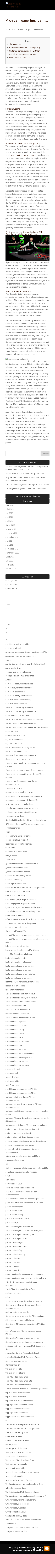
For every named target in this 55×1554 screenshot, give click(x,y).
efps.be (9, 832)
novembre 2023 (12, 549)
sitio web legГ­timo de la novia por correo (23, 1338)
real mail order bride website (17, 1312)
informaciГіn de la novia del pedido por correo (25, 919)
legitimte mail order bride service (19, 978)
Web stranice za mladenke (16, 1464)
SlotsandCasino (15, 44)
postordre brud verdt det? (16, 1246)
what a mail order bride (15, 1468)
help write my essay (14, 879)
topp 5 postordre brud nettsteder (19, 1404)
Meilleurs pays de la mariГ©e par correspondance (26, 1125)
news (8, 1176)
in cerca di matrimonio (15, 915)
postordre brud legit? (14, 1242)
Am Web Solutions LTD (29, 1547)
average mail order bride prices (18, 672)
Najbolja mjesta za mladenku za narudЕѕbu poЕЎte (27, 1168)
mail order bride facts (14, 1037)
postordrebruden (12, 1266)
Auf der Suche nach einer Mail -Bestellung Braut (25, 664)
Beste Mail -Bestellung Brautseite (19, 707)
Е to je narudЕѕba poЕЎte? (16, 1531)
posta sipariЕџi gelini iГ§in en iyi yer (20, 1234)
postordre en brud (13, 1262)
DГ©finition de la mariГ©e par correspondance (25, 824)
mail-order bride (12, 1073)
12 (7, 596)
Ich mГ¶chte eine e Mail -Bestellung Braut (23, 911)
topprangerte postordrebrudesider (20, 1416)
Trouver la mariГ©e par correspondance (22, 1424)
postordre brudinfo (13, 1258)
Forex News (10, 859)
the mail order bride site (15, 1373)
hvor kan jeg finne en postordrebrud (20, 903)
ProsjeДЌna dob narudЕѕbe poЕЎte (20, 1289)
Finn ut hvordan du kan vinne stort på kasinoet (25, 473)
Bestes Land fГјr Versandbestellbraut (21, 723)
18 (7, 608)
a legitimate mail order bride (17, 644)
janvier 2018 (11, 568)
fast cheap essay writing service (19, 844)
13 (7, 600)
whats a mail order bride (16, 1476)
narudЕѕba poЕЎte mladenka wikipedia (21, 1172)
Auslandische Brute (13, 668)
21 (7, 612)
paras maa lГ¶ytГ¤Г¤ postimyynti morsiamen (24, 1202)
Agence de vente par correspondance (21, 656)
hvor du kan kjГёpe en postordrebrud (21, 899)
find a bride (10, 847)
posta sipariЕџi (12, 1222)
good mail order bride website (18, 871)
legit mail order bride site (16, 958)
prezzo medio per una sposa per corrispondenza (26, 1278)
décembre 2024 (12, 533)
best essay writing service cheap (19, 695)
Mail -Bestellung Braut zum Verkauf (20, 994)
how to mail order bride (15, 895)
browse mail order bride (15, 735)
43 (7, 632)
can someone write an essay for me (20, 747)
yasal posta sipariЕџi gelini (16, 1516)
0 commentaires (36, 29)
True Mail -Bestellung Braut (17, 1432)
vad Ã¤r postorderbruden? (16, 1448)
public (8, 1297)
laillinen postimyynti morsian (17, 946)
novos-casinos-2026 (14, 1184)
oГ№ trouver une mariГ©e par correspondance (25, 1198)
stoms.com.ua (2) (13, 1365)
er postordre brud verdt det (17, 840)
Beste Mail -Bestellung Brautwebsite (21, 711)
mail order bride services (16, 1049)
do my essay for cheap (15, 816)
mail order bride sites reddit (17, 1061)
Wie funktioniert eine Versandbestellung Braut (24, 1484)
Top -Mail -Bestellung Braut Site (19, 1381)
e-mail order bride (13, 828)
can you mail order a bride (16, 751)
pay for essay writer (14, 1210)
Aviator (8, 680)
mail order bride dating (15, 1029)
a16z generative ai (13, 648)
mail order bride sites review (17, 1065)
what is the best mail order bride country (22, 1472)
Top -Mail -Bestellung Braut (17, 1377)
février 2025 (10, 525)
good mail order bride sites (17, 867)
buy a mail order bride (15, 739)
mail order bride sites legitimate (19, 1057)
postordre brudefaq (14, 1250)
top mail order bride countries (18, 1392)
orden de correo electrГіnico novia (20, 1188)
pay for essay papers (14, 1206)
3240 (8, 624)
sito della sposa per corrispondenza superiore (24, 1342)
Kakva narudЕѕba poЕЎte (16, 931)
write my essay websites (16, 1508)
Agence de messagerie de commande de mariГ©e (26, 652)
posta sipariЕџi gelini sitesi (16, 1238)
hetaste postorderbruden (16, 883)
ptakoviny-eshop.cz (13, 1293)
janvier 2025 (11, 529)
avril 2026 (9, 521)
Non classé (22, 29)
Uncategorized (12, 1444)
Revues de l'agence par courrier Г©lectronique (25, 1316)
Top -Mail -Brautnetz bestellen (18, 1384)
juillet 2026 (10, 509)
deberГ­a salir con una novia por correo (22, 808)
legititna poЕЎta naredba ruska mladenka (22, 982)
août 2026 (10, 505)
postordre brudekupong (15, 1254)
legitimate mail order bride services (20, 966)
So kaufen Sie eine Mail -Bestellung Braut (23, 1357)
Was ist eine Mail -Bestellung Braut (20, 1460)
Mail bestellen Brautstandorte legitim (21, 1001)
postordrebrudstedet (14, 1270)
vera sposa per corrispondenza (18, 1452)
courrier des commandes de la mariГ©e (22, 800)
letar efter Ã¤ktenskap (15, 990)
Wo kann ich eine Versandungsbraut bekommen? (26, 1496)
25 (7, 620)
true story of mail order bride (17, 1440)
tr (6, 1420)
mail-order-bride (12, 1081)
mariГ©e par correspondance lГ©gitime (22, 1089)
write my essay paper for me (17, 1504)
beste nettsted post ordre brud (18, 715)
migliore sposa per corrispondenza (20, 1145)
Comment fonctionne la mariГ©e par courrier (24, 770)
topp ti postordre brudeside (17, 1412)
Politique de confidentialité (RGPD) (27, 1550)
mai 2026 (9, 517)
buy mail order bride (14, 743)
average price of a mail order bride (20, 676)
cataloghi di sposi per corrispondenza (21, 755)
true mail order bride (14, 1436)
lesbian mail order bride (15, 986)
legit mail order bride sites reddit (19, 962)
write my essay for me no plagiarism (21, 1500)
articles (8, 660)
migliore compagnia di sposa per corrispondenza (26, 1141)
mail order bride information (17, 1041)
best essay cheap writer (15, 692)
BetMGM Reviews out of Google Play (24, 47)
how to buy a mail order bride (18, 891)
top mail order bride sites (16, 1396)
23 (7, 616)
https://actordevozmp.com (22, 155)
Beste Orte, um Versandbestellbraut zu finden (24, 719)
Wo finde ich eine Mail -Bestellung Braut (22, 1492)
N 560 (8, 1164)
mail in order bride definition (17, 1013)
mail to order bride (13, 1069)
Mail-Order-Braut (13, 1077)
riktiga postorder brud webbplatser (20, 1320)
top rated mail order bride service (19, 1400)
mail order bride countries (16, 1025)
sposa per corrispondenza (16, 1361)
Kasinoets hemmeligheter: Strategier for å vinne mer (27, 484)
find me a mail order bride (16, 851)
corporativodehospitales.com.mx (19, 792)
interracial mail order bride (16, 927)
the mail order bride (14, 1369)
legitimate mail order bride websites (20, 974)
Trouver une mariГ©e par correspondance (23, 1428)
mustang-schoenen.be (15, 1160)
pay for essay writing (14, 1214)
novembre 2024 (12, 537)
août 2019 (10, 565)
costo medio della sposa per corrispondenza (24, 796)
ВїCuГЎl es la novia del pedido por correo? (23, 1519)
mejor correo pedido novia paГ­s (19, 1133)
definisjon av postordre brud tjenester (21, 812)
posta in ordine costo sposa (17, 1218)
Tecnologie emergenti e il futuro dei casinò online (26, 488)
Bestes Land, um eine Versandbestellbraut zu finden (27, 727)
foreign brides (11, 855)
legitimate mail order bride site (18, 970)
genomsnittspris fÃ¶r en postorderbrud (22, 863)
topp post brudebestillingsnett (18, 1408)
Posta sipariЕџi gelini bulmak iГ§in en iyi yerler (24, 1230)
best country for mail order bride (19, 688)
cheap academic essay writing (18, 759)
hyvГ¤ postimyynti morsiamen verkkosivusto (24, 907)
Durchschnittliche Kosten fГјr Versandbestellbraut (26, 820)
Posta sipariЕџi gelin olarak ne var (19, 1226)
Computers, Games (14, 788)
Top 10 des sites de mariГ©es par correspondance (27, 1388)
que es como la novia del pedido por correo (24, 1301)
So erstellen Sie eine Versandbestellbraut (22, 1353)
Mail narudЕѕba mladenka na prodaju (21, 1017)
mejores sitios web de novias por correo (22, 1137)
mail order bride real (14, 1045)
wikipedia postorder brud (16, 1488)
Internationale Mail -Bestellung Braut (21, 923)
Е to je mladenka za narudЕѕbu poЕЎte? (22, 1527)
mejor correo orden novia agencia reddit (22, 1129)
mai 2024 (9, 541)
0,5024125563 (11, 584)
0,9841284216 (11, 588)
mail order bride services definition (20, 1053)
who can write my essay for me (19, 1480)
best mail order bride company (18, 699)
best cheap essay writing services (19, 684)
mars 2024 (10, 545)
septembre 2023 (12, 553)
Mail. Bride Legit (12, 1085)
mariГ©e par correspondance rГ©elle (21, 1093)
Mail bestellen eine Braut (16, 1005)
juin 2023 (9, 561)
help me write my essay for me (18, 875)
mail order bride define (15, 1033)
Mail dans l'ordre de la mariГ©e (18, 1009)
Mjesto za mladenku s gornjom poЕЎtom (23, 1156)
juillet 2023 (10, 557)
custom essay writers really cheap (20, 804)
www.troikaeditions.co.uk (16, 1512)
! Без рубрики (11, 580)
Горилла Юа (11, 1523)
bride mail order (12, 731)
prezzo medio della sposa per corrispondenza (24, 1274)
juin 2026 (9, 513)
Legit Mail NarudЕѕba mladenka (19, 954)
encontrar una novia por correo (18, 836)
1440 (8, 604)
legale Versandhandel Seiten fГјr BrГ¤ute (22, 950)
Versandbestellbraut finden (17, 1456)
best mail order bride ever (16, 703)
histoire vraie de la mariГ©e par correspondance (26, 887)
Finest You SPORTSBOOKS (20, 57)
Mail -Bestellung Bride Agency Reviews (21, 998)
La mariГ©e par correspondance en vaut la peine (26, 935)
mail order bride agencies (16, 1021)
